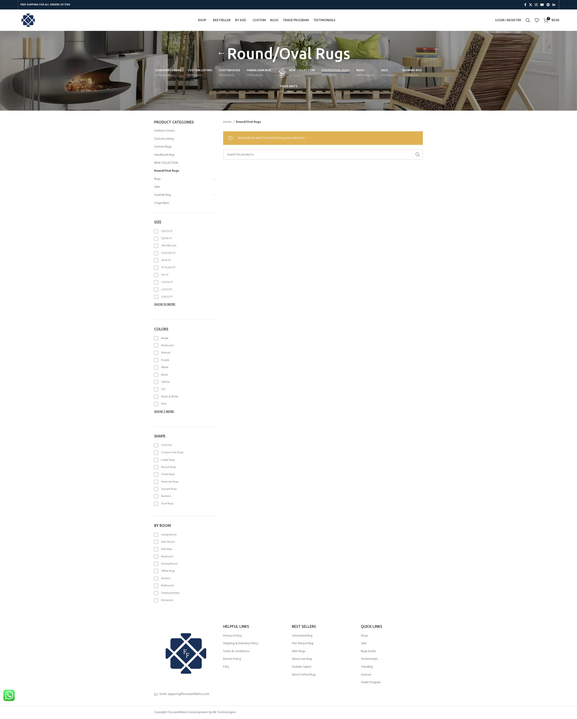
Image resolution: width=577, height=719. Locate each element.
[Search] (527, 20)
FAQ (226, 667)
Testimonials (369, 659)
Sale (157, 186)
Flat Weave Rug (302, 643)
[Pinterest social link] (548, 5)
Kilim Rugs (298, 651)
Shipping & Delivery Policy (240, 643)
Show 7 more (164, 411)
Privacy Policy (232, 636)
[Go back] (221, 53)
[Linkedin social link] (553, 5)
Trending (367, 667)
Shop (364, 636)
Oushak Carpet (301, 667)
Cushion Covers (164, 130)
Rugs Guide (368, 651)
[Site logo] (28, 20)
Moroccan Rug (302, 659)
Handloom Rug (164, 154)
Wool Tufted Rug (303, 675)
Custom (366, 675)
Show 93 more (164, 304)
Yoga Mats (161, 203)
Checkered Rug (302, 636)
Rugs (157, 179)
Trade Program (371, 682)
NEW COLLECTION (166, 163)
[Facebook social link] (525, 5)
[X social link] (530, 5)
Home (227, 122)
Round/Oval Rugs (166, 170)
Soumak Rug (162, 195)
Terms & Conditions (236, 651)
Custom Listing (164, 138)
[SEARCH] (417, 154)
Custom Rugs (163, 146)
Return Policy (232, 659)
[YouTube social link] (542, 5)
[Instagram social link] (536, 5)
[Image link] (185, 653)
